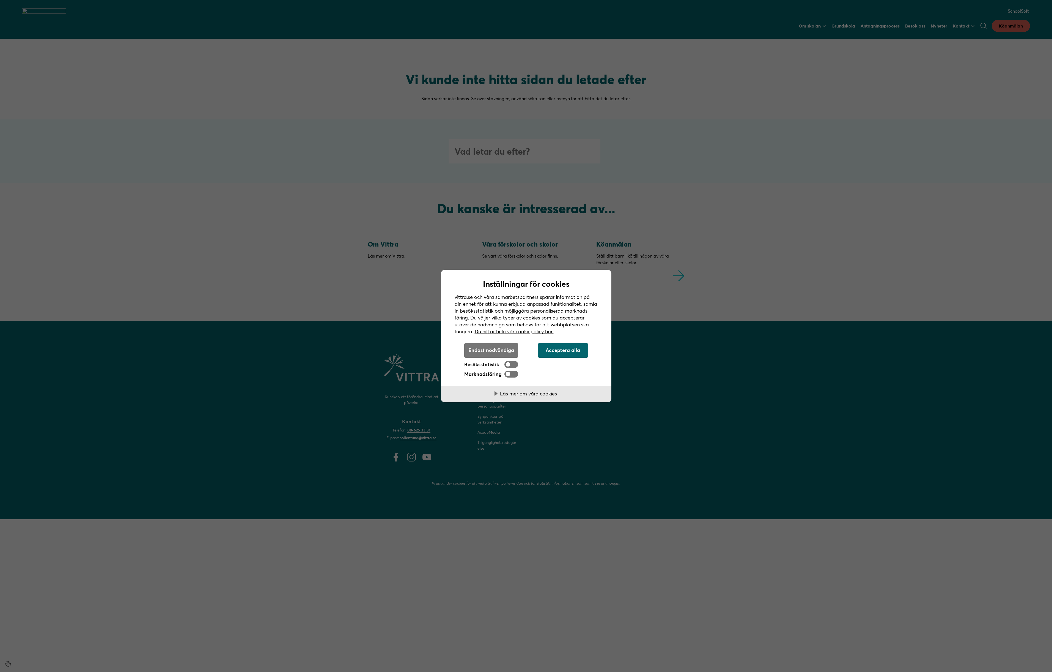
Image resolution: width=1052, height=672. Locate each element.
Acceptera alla (563, 350)
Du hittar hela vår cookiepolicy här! (514, 331)
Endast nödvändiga (491, 350)
